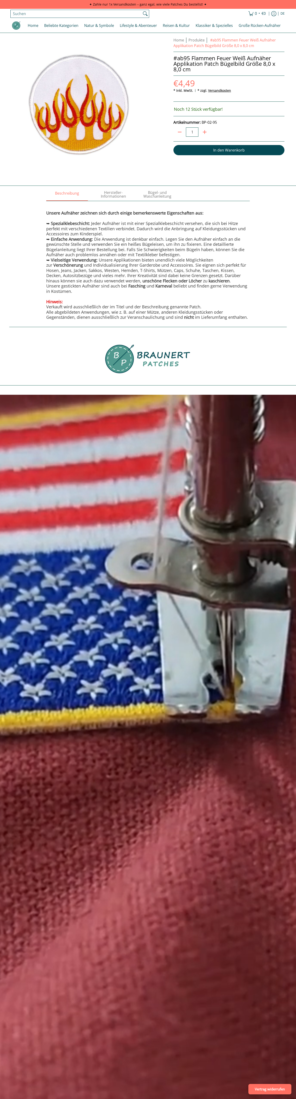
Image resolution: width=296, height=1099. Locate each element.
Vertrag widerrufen (270, 1089)
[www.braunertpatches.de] (16, 25)
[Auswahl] (204, 132)
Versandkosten (219, 90)
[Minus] (179, 132)
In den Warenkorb (229, 150)
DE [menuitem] (283, 13)
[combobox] (76, 14)
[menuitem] (257, 14)
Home (178, 40)
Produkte (196, 40)
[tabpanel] (148, 260)
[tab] (67, 194)
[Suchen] (145, 14)
